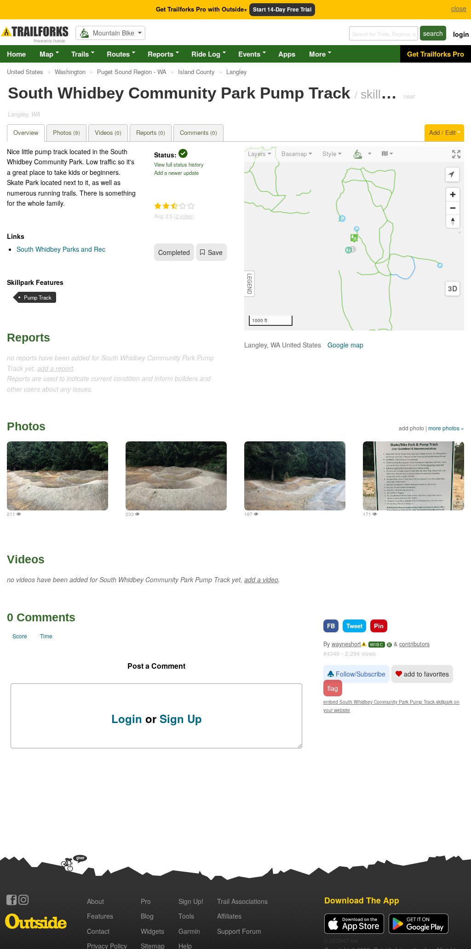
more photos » (446, 428)
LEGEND (249, 283)
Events (249, 54)
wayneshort (346, 644)
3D (452, 289)
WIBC (377, 644)
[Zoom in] (453, 194)
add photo (411, 428)
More (317, 54)
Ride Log (205, 54)
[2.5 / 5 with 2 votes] (174, 206)
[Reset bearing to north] (453, 221)
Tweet (354, 625)
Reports (160, 54)
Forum (239, 931)
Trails (80, 54)
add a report (55, 368)
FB (331, 625)
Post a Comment (156, 665)
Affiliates (229, 915)
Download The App (361, 900)
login (461, 34)
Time (46, 636)
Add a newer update (176, 172)
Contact (98, 931)
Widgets (152, 931)
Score (19, 636)
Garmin (189, 931)
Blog (147, 915)
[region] (354, 238)
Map (46, 54)
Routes (118, 54)
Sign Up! (190, 901)
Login (126, 718)
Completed (174, 252)
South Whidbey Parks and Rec (61, 249)
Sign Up (181, 718)
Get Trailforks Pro (435, 54)
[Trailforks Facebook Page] (11, 899)
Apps (286, 54)
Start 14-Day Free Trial (282, 9)
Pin (379, 625)
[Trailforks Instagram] (23, 899)
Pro (146, 901)
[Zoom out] (453, 207)
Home (16, 54)
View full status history (179, 164)
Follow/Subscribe (359, 673)
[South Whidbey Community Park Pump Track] (57, 475)
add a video (261, 579)
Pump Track (38, 297)
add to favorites (425, 673)
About (95, 901)
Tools (186, 915)
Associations (242, 901)
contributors (414, 644)
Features (100, 915)
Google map (345, 344)
